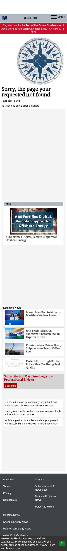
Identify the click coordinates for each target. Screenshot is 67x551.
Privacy (7, 493)
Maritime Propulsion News (46, 497)
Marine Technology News (17, 528)
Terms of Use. (13, 548)
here (36, 105)
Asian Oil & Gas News (15, 535)
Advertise (8, 479)
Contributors (10, 500)
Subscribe (10, 385)
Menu (61, 17)
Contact (39, 479)
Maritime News (11, 515)
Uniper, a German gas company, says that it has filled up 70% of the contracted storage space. (31, 403)
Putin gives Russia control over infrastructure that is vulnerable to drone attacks (33, 412)
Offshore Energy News (15, 522)
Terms (6, 486)
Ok (62, 543)
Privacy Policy (47, 545)
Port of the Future (44, 506)
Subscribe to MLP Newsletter (45, 487)
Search (32, 18)
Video (8, 204)
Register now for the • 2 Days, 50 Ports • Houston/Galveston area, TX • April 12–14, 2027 (33, 28)
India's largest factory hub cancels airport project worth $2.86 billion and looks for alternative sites (31, 421)
